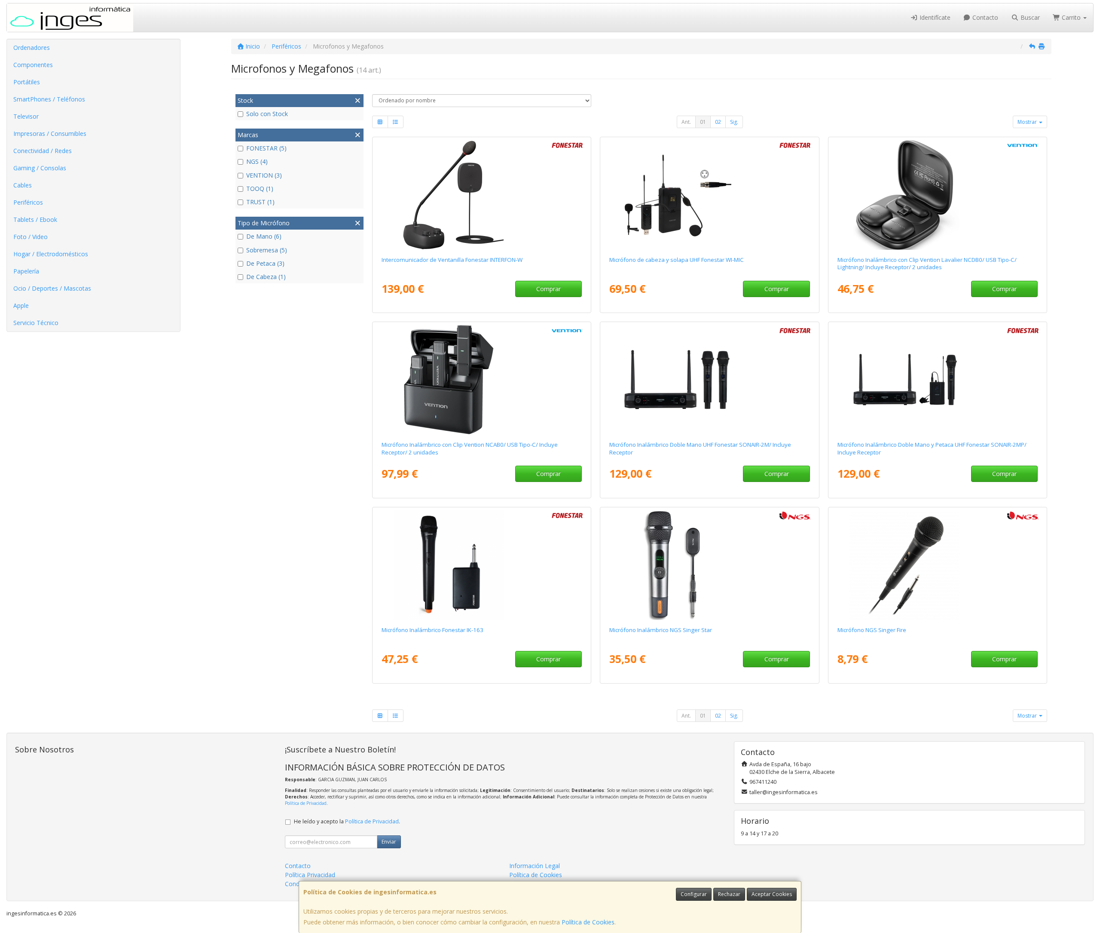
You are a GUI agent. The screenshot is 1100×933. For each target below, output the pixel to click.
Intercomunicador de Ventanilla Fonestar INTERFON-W (452, 260)
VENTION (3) (264, 175)
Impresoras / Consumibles (49, 133)
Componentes (33, 65)
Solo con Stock (267, 114)
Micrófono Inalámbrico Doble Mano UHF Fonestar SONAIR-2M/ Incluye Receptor (700, 448)
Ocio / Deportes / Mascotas (52, 288)
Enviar (389, 841)
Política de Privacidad (306, 803)
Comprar (548, 289)
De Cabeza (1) (266, 277)
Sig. (734, 122)
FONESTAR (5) (266, 148)
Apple (21, 305)
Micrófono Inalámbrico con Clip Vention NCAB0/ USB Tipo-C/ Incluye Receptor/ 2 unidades (470, 448)
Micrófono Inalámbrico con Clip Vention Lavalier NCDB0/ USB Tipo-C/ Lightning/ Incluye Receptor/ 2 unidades (927, 263)
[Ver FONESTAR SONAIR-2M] (709, 380)
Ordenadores (31, 47)
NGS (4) (257, 161)
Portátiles (26, 82)
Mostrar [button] (1028, 122)
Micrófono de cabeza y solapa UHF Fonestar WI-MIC (676, 260)
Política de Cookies (588, 922)
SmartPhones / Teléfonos (49, 99)
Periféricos (28, 202)
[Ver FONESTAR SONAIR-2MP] (937, 380)
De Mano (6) (263, 236)
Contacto (984, 17)
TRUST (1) (260, 202)
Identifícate (934, 17)
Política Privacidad (310, 875)
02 (718, 122)
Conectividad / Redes (42, 151)
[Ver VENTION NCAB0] (481, 380)
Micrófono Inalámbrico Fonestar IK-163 (432, 630)
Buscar (1029, 17)
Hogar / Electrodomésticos (50, 254)
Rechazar (729, 894)
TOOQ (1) (259, 188)
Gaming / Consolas (39, 168)
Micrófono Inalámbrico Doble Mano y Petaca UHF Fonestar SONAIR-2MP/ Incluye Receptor (932, 448)
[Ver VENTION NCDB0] (937, 195)
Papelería (26, 271)
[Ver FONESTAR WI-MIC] (709, 195)
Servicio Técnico (35, 323)
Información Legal (534, 866)
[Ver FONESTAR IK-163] (481, 565)
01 (703, 122)
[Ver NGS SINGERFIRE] (937, 565)
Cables (22, 185)
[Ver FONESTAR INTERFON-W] (481, 195)
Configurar (694, 894)
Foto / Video (30, 237)
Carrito (1071, 17)
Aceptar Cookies (772, 894)
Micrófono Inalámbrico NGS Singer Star (660, 630)
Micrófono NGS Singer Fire (871, 630)
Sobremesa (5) (266, 250)
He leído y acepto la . (347, 821)
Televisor (26, 116)
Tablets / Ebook (35, 219)
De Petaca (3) (265, 263)
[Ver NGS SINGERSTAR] (709, 565)
